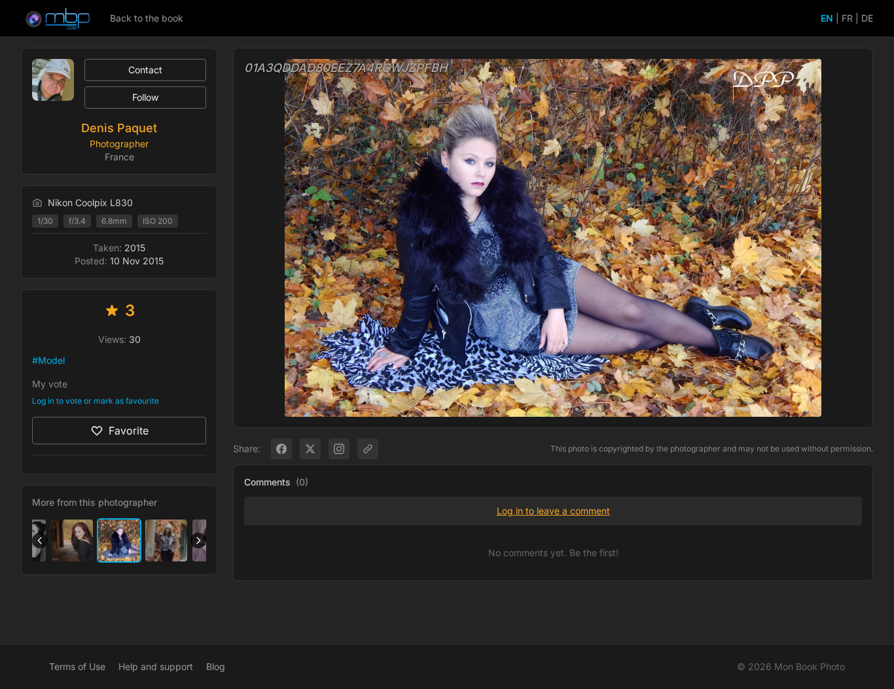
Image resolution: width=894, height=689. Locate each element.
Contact (145, 69)
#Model (48, 360)
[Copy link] (367, 448)
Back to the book (146, 18)
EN (827, 18)
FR (847, 18)
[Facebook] (281, 448)
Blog (215, 666)
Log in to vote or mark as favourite (95, 401)
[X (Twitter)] (310, 448)
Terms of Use (77, 666)
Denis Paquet (119, 128)
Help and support (155, 666)
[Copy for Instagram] (339, 448)
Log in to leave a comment (553, 510)
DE (867, 18)
